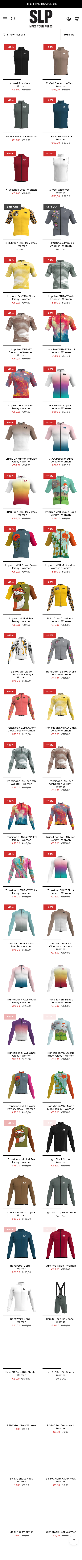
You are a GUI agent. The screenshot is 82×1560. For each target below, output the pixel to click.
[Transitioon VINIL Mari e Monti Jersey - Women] (61, 1084)
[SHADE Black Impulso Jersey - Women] (61, 384)
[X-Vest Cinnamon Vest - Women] (61, 61)
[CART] (77, 18)
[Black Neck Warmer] (21, 1510)
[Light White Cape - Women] (21, 1297)
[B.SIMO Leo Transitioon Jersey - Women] (61, 596)
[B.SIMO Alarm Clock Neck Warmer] (61, 1457)
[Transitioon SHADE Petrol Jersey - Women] (21, 978)
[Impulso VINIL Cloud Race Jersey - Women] (61, 490)
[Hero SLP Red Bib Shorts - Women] (61, 1350)
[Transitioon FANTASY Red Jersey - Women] (61, 815)
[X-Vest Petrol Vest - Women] (61, 115)
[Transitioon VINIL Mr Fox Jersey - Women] (21, 1137)
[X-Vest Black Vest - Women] (21, 61)
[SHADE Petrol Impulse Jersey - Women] (61, 437)
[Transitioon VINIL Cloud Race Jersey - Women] (61, 1031)
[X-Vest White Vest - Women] (61, 168)
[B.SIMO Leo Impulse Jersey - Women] (21, 221)
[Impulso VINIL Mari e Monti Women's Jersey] (61, 543)
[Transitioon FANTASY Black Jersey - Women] (61, 706)
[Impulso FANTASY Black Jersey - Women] (21, 274)
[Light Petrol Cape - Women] (21, 1244)
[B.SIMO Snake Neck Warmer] (21, 1457)
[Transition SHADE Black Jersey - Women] (61, 868)
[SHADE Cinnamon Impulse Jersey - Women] (21, 437)
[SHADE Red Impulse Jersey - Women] (21, 490)
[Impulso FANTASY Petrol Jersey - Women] (61, 327)
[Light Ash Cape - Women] (61, 1191)
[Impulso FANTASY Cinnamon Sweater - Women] (21, 327)
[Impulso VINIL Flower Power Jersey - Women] (21, 543)
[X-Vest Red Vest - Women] (21, 168)
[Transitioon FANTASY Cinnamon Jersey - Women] (61, 759)
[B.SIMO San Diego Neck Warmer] (61, 1403)
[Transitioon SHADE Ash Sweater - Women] (21, 922)
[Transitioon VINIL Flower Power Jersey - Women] (21, 1084)
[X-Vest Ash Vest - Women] (21, 115)
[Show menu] (5, 18)
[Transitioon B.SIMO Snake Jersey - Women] (61, 650)
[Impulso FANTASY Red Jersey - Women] (21, 384)
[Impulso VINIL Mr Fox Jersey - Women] (21, 596)
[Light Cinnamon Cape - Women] (21, 1191)
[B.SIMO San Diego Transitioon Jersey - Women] (21, 650)
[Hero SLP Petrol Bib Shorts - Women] (21, 1350)
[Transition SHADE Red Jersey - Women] (61, 978)
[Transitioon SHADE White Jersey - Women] (21, 1031)
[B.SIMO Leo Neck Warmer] (21, 1403)
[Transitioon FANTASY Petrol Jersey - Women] (21, 815)
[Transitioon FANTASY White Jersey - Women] (21, 868)
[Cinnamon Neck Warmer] (61, 1510)
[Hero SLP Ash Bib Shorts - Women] (61, 1297)
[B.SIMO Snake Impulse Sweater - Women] (61, 221)
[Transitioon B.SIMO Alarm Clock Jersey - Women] (21, 706)
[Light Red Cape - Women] (61, 1244)
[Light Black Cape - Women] (61, 1137)
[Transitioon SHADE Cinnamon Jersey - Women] (61, 922)
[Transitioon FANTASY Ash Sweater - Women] (21, 759)
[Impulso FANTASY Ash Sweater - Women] (61, 274)
